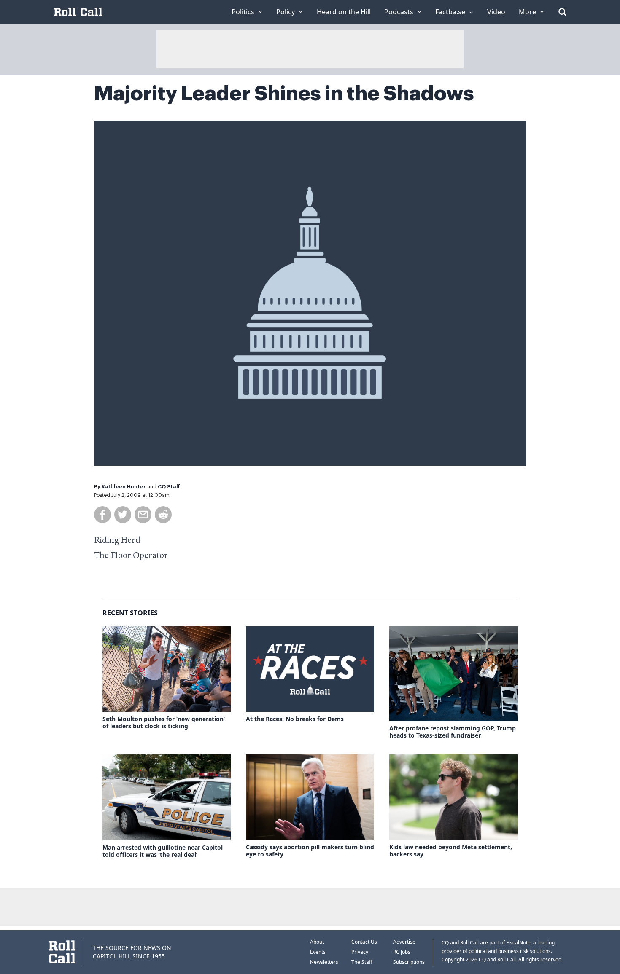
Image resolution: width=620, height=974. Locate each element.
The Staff (361, 962)
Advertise (404, 941)
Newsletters (324, 962)
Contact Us (364, 941)
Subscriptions (409, 962)
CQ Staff (169, 486)
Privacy (359, 951)
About (317, 941)
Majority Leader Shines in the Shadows (284, 93)
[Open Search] (562, 12)
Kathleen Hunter (124, 486)
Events (318, 951)
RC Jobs (401, 951)
